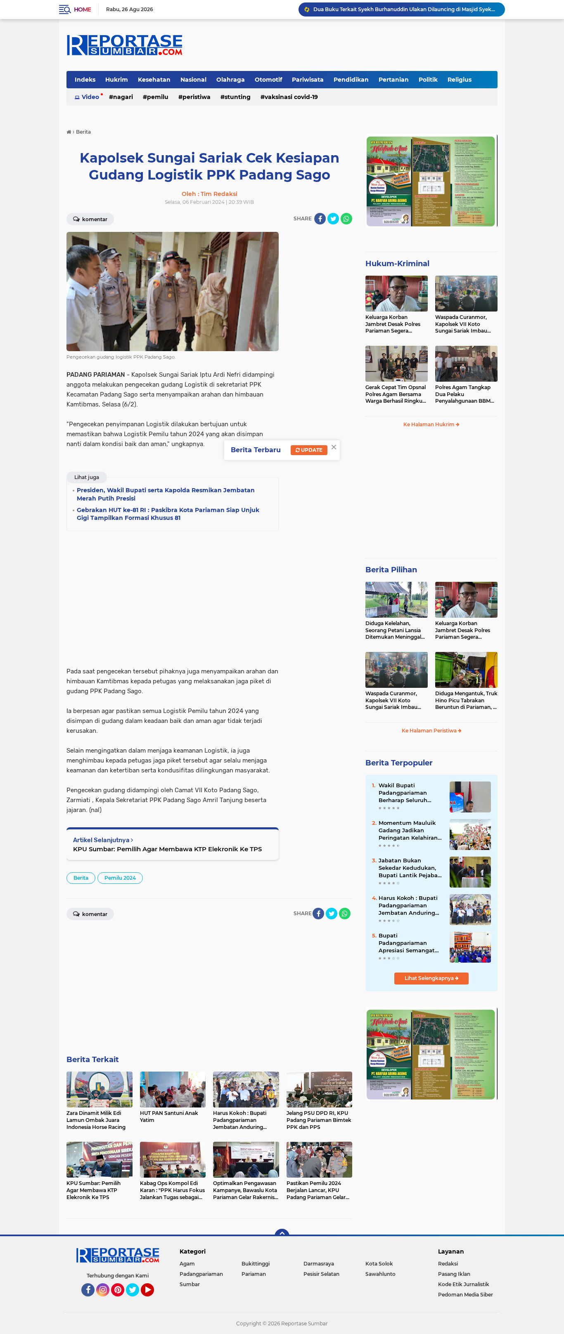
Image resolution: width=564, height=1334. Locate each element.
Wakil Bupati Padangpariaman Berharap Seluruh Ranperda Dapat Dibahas (403, 793)
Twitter (136, 1300)
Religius (460, 79)
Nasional (193, 79)
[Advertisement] (319, 355)
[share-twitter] (333, 218)
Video (90, 97)
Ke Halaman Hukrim (429, 424)
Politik (428, 79)
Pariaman (254, 1274)
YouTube (153, 1300)
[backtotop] (282, 1236)
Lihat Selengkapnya (430, 978)
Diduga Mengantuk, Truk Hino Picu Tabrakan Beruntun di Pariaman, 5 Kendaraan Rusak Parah (466, 700)
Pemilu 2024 (120, 878)
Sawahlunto (380, 1274)
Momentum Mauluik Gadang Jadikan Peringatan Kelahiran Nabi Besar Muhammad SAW (408, 830)
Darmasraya (318, 1264)
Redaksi (448, 1264)
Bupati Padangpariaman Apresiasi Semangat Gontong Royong (407, 943)
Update (311, 450)
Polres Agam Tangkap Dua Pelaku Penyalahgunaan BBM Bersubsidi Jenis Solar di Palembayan (465, 394)
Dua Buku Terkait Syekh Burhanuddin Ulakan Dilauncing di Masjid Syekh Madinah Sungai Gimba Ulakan (405, 9)
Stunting (238, 97)
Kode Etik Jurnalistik (463, 1284)
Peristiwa (196, 97)
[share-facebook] (320, 218)
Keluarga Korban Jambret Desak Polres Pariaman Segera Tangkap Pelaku (392, 324)
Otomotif (268, 79)
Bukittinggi (256, 1264)
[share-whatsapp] (346, 218)
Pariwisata (308, 79)
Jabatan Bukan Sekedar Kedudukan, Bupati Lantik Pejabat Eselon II (409, 868)
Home (82, 9)
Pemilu (157, 97)
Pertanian (394, 79)
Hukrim (116, 79)
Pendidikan (351, 79)
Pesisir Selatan (321, 1274)
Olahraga (230, 79)
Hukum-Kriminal (397, 263)
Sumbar (190, 1284)
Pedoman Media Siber (465, 1295)
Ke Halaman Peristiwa (430, 730)
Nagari (123, 97)
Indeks (85, 79)
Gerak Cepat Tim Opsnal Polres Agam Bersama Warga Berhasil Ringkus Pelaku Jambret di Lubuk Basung (395, 394)
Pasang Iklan (454, 1274)
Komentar (94, 219)
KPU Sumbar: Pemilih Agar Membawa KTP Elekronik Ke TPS (167, 849)
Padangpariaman (201, 1274)
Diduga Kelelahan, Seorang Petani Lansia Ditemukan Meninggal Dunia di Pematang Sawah (393, 630)
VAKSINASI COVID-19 (291, 97)
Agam (187, 1264)
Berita (80, 878)
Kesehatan (154, 79)
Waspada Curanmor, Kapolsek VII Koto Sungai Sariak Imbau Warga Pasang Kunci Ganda (461, 324)
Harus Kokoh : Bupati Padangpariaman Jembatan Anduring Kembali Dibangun (408, 906)
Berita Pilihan (391, 569)
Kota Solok (379, 1264)
